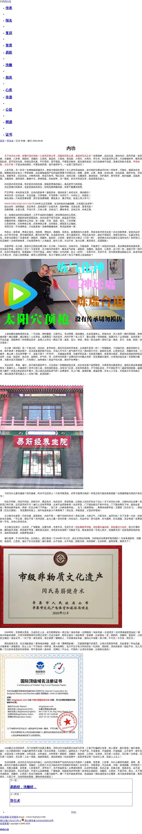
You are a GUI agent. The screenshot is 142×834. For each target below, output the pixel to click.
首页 (2, 141)
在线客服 (4, 823)
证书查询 (13, 817)
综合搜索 (4, 817)
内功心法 (4, 829)
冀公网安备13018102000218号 (39, 820)
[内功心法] (5, 1)
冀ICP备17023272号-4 (10, 820)
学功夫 (10, 141)
